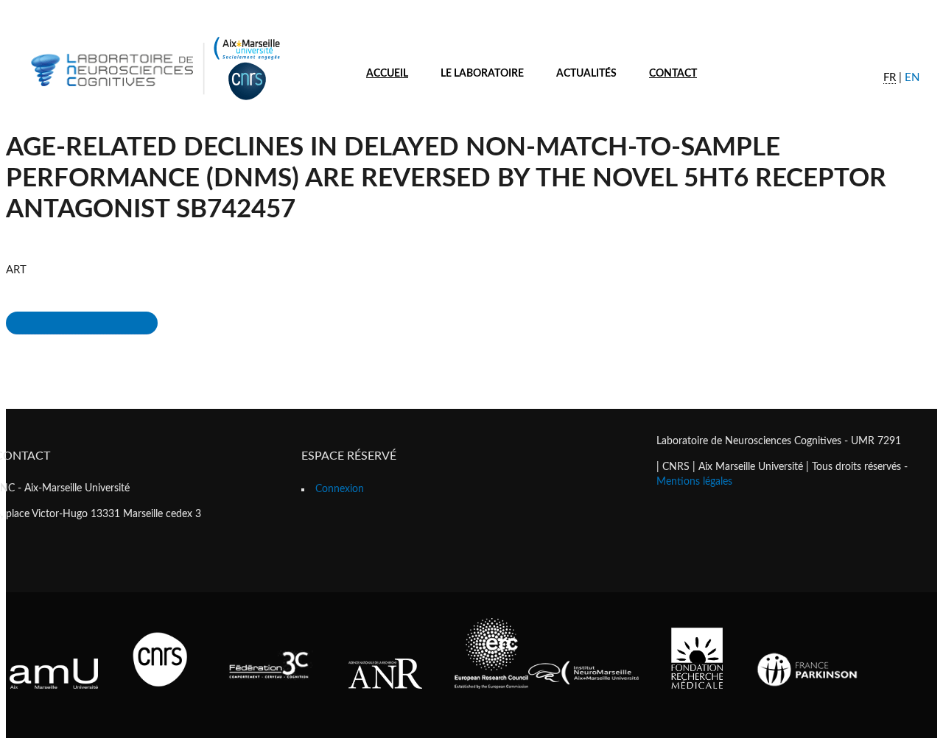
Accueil (387, 74)
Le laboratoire (482, 74)
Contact (673, 74)
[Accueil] (153, 102)
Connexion (339, 489)
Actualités (586, 74)
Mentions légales (694, 482)
